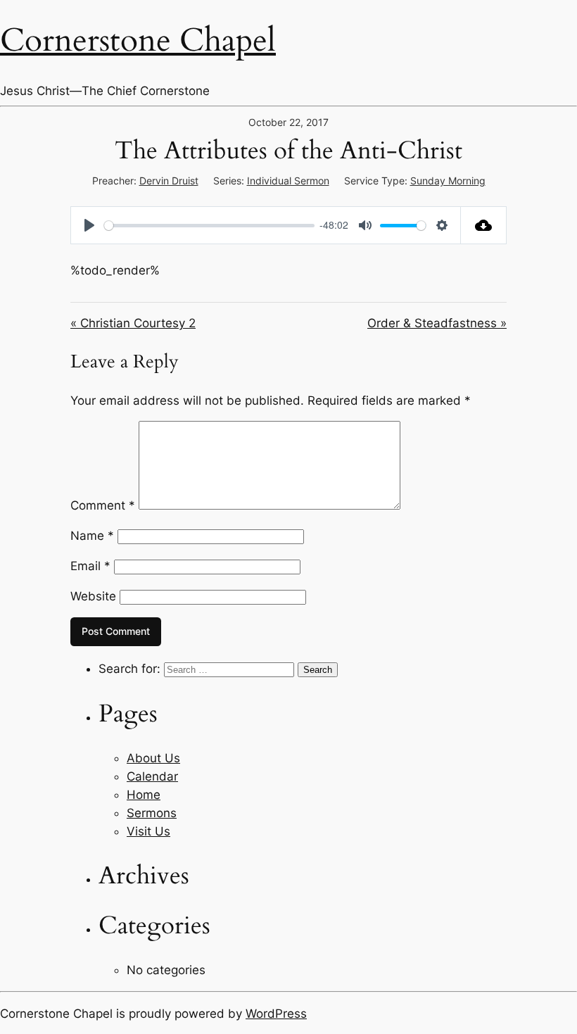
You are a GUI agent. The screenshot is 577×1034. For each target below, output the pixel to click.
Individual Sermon (288, 181)
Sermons (152, 813)
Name (92, 536)
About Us (153, 758)
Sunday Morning (448, 181)
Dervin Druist (168, 181)
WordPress (276, 1014)
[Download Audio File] (484, 225)
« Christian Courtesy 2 (133, 323)
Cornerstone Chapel (138, 40)
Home (143, 795)
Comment (102, 505)
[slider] (209, 225)
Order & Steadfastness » (437, 323)
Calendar (152, 776)
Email (90, 566)
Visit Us (148, 831)
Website (93, 596)
